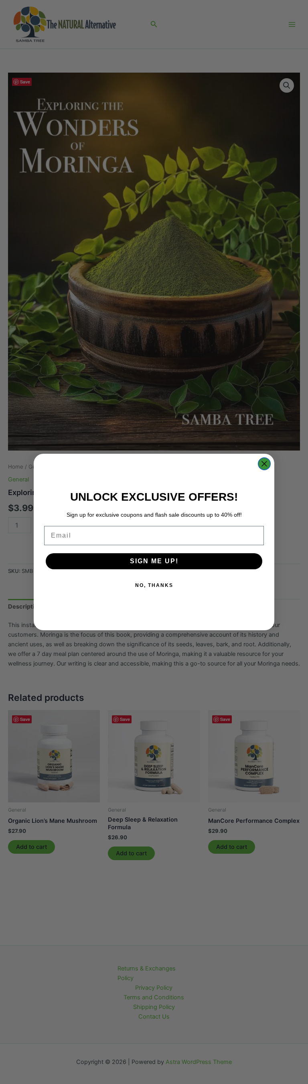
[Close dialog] (264, 464)
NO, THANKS (154, 585)
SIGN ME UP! (154, 561)
